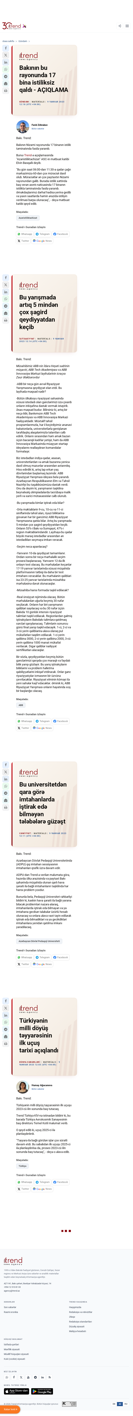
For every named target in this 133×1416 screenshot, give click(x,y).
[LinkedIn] (42, 1377)
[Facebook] (14, 1377)
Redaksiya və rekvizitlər (80, 1312)
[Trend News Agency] (13, 1261)
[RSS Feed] (50, 1377)
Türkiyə (22, 1166)
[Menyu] (127, 26)
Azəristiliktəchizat (28, 218)
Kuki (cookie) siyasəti (14, 1359)
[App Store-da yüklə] (16, 1391)
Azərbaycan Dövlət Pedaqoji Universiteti (39, 941)
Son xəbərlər (10, 1307)
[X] (21, 1377)
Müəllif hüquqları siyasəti (16, 1354)
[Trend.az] (14, 26)
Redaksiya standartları (80, 1321)
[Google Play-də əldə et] (42, 1391)
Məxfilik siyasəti (12, 1349)
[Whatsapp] (7, 1377)
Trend (28, 155)
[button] (6, 48)
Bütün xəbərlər (38, 129)
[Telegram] (35, 1377)
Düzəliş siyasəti (76, 1326)
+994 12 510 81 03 (12, 1287)
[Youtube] (28, 1377)
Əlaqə (72, 1316)
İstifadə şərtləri (11, 1344)
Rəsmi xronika (11, 1312)
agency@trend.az (12, 1291)
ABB (21, 705)
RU (126, 1404)
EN (114, 1404)
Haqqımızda (75, 1307)
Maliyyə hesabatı (77, 1331)
